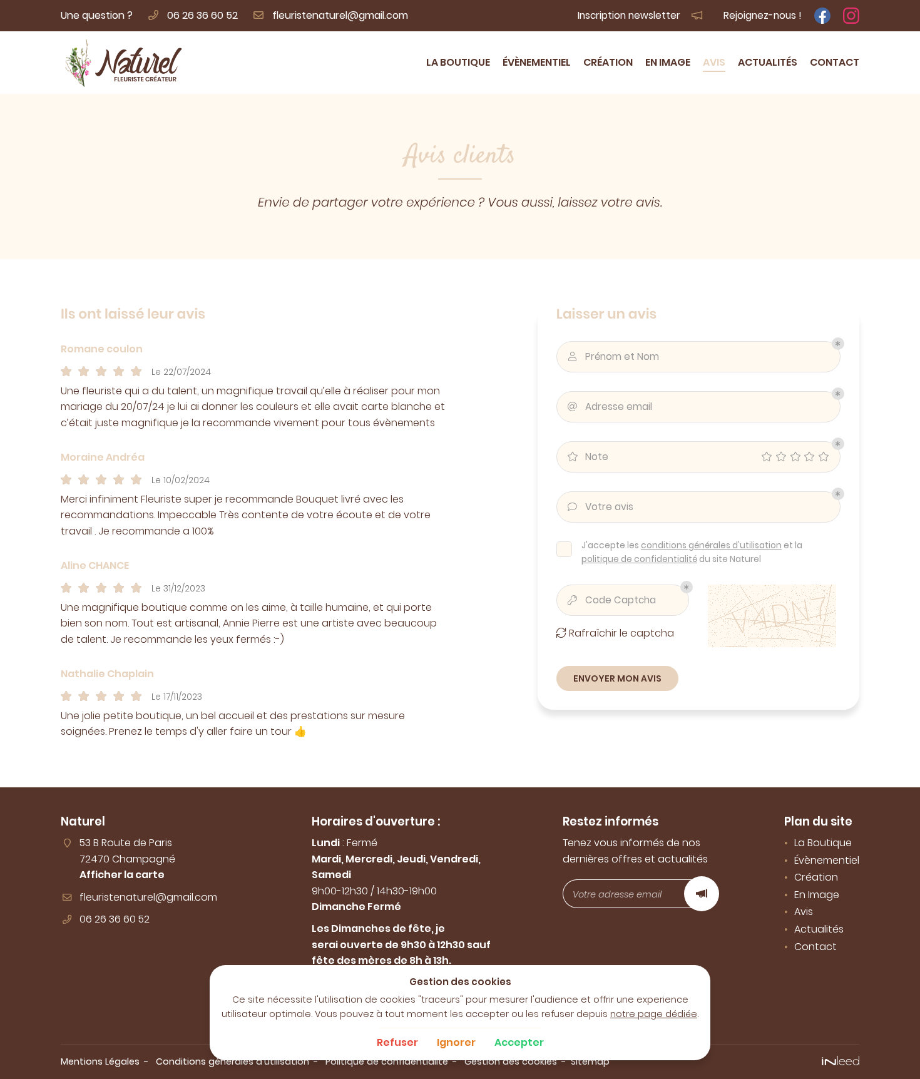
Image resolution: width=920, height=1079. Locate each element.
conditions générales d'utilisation (711, 545)
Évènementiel (537, 62)
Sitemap (590, 1061)
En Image (667, 62)
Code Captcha (612, 599)
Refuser (397, 1042)
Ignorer (456, 1042)
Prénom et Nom (613, 356)
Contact (834, 62)
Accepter (519, 1042)
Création (608, 62)
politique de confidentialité (639, 559)
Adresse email (610, 406)
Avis (714, 62)
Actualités (767, 62)
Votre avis (600, 506)
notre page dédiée (653, 1014)
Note (587, 456)
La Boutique (458, 62)
